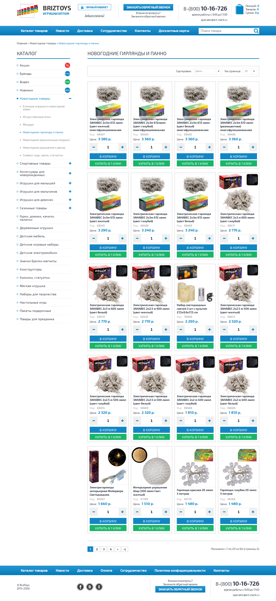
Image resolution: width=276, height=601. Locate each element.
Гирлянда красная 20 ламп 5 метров (195, 491)
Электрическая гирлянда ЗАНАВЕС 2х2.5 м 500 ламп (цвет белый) (151, 399)
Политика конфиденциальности (180, 570)
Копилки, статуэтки (35, 277)
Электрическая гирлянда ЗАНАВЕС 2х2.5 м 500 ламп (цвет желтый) (238, 308)
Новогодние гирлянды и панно (79, 43)
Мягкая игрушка (32, 286)
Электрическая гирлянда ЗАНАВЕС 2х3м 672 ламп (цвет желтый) (107, 217)
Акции (24, 65)
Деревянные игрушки (36, 228)
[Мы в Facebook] (80, 586)
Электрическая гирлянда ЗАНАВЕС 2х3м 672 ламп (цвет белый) (194, 217)
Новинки (26, 90)
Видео (24, 82)
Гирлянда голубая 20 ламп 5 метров (238, 491)
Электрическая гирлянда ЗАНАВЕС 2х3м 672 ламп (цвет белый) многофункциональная (194, 124)
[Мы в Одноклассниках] (99, 586)
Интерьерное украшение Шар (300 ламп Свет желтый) (150, 491)
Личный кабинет (97, 7)
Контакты (143, 31)
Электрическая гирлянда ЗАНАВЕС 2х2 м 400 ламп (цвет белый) (237, 399)
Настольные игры (33, 302)
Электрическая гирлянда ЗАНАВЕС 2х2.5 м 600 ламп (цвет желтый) (151, 308)
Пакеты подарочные (35, 311)
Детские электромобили (38, 253)
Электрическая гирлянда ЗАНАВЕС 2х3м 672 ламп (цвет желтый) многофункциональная (107, 124)
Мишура (28, 124)
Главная (22, 43)
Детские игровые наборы (39, 244)
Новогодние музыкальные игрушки (46, 140)
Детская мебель (32, 236)
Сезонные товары (33, 208)
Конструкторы (31, 269)
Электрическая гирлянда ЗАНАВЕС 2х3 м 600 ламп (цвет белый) (107, 308)
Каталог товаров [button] (34, 31)
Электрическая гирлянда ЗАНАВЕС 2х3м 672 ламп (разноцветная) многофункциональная (237, 124)
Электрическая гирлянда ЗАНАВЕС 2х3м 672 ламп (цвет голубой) (150, 217)
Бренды (26, 73)
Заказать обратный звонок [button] (148, 7)
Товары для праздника (37, 319)
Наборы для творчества (38, 294)
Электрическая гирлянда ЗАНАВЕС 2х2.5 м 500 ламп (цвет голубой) (108, 399)
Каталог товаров (34, 570)
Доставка (85, 31)
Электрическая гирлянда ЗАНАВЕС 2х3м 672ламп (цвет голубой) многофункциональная (150, 124)
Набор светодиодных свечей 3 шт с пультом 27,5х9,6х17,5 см (192, 308)
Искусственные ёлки (37, 116)
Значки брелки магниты (38, 261)
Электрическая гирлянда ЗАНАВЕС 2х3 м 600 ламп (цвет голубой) (237, 217)
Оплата (106, 570)
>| (125, 549)
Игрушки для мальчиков (38, 191)
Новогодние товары (43, 43)
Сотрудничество (114, 31)
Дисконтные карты (174, 31)
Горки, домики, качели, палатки (37, 217)
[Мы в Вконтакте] (89, 586)
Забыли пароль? (94, 15)
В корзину (108, 156)
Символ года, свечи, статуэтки (43, 155)
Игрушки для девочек (36, 200)
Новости (62, 31)
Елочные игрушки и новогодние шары (44, 108)
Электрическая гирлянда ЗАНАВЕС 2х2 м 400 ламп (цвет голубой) (194, 399)
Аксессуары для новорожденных (32, 173)
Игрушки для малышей (37, 183)
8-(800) (205, 9)
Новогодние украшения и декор (44, 147)
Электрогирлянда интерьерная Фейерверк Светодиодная (106, 491)
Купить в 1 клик (108, 163)
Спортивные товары (35, 163)
